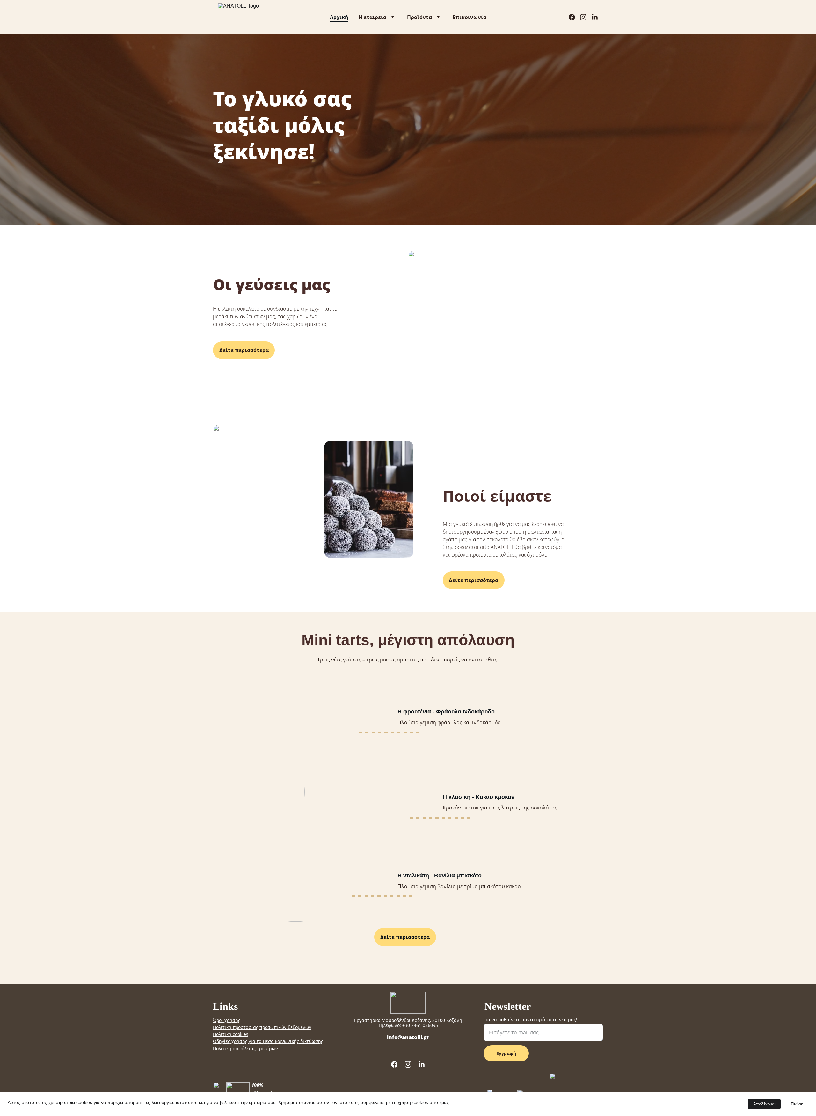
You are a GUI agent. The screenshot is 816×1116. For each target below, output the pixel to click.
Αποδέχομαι (764, 1104)
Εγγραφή (506, 1053)
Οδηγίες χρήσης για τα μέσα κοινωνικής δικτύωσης (268, 1041)
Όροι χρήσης (226, 1020)
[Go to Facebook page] (574, 17)
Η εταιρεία (372, 17)
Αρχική (339, 17)
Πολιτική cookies (230, 1034)
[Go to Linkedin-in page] (595, 17)
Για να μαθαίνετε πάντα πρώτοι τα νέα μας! (530, 1019)
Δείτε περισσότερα (244, 350)
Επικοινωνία (469, 17)
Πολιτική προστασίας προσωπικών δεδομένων (262, 1027)
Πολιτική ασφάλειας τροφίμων (245, 1049)
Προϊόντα (419, 17)
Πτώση (797, 1104)
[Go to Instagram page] (586, 17)
